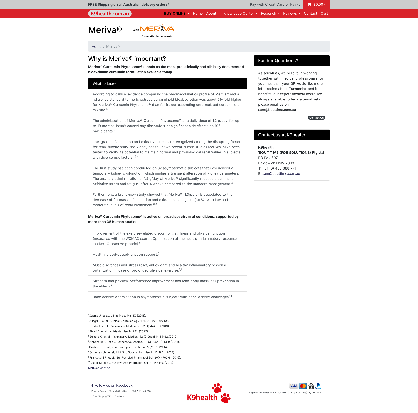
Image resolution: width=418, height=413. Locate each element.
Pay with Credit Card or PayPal (275, 4)
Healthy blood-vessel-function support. (126, 254)
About (211, 13)
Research (269, 13)
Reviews (290, 13)
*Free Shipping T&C (101, 396)
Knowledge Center (239, 13)
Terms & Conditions (119, 391)
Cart (324, 13)
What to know (104, 83)
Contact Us (316, 117)
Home (198, 13)
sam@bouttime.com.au (281, 173)
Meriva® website (99, 368)
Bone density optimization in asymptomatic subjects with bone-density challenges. (162, 296)
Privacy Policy (98, 391)
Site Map (119, 396)
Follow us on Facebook (113, 385)
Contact (310, 13)
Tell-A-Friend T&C (141, 391)
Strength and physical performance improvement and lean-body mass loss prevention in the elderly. (166, 283)
